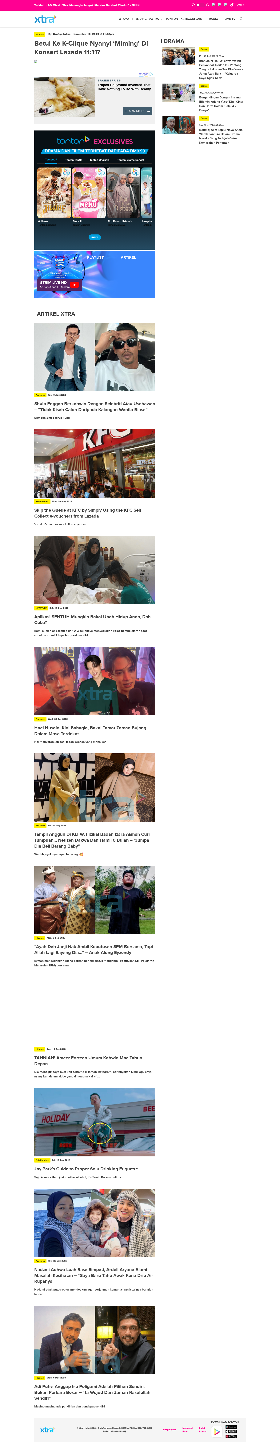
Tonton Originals (99, 160)
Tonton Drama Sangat (130, 160)
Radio (213, 19)
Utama (124, 19)
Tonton (172, 19)
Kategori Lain (191, 19)
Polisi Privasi (202, 1429)
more (94, 237)
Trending (139, 19)
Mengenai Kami (187, 1429)
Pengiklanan (169, 1430)
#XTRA (154, 19)
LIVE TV (230, 19)
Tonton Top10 (73, 160)
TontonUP (51, 160)
